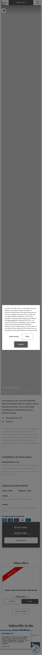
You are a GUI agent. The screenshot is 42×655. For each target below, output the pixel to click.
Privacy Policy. (11, 320)
